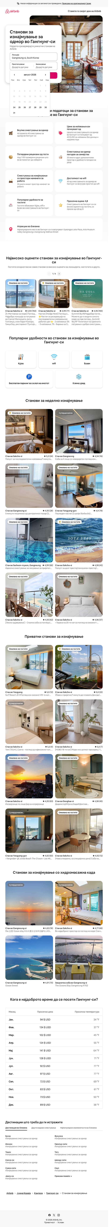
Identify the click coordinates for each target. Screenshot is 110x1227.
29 (40, 107)
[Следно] (59, 274)
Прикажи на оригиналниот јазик (76, 3)
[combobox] (33, 57)
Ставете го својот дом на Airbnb (84, 11)
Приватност (49, 1222)
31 (14, 113)
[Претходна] (49, 274)
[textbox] (21, 67)
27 (30, 107)
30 (46, 107)
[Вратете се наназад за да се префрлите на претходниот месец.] (14, 75)
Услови (61, 1222)
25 (19, 107)
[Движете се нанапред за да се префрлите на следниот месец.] (45, 75)
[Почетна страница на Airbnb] (12, 11)
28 (35, 107)
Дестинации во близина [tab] (16, 1128)
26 (25, 107)
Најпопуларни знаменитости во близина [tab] (78, 1128)
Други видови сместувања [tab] (43, 1128)
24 (14, 107)
